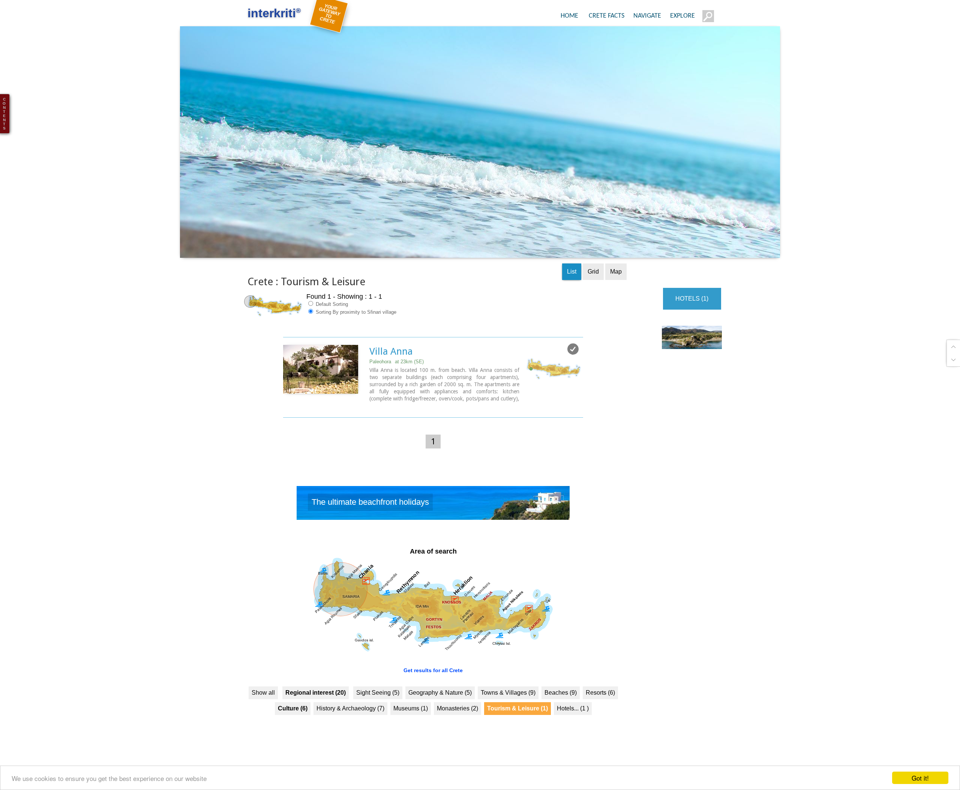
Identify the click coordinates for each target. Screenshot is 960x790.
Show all (263, 698)
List (571, 277)
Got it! (920, 777)
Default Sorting (331, 310)
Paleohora (396, 367)
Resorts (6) (600, 698)
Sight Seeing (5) (377, 698)
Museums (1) (410, 713)
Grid (593, 277)
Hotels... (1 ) (573, 713)
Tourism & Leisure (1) (517, 713)
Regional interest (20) (315, 698)
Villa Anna (390, 357)
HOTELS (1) (691, 304)
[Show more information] (287, 411)
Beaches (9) (560, 698)
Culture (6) (293, 713)
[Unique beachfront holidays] (433, 510)
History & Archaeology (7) (350, 713)
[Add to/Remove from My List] (573, 355)
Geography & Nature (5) (440, 698)
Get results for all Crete (433, 676)
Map (616, 277)
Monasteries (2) (457, 713)
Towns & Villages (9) (508, 698)
